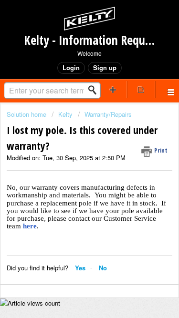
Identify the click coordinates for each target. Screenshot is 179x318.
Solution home (27, 114)
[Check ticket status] (141, 89)
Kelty (65, 114)
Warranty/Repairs (108, 114)
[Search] (95, 90)
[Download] (72, 148)
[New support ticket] (113, 89)
